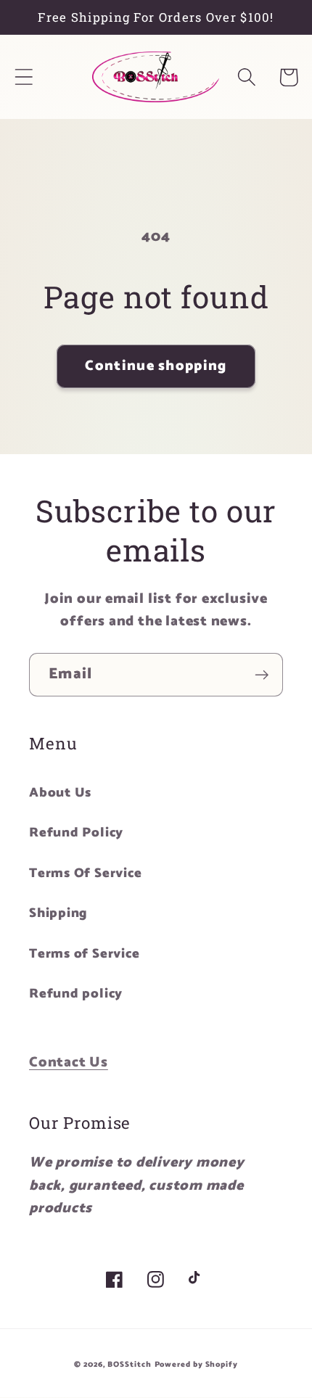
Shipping (58, 913)
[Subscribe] (261, 675)
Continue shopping (155, 366)
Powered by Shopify (196, 1364)
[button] (23, 77)
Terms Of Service (85, 873)
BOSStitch (129, 1364)
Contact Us (68, 1062)
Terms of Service (84, 954)
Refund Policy (76, 833)
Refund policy (76, 994)
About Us (60, 793)
